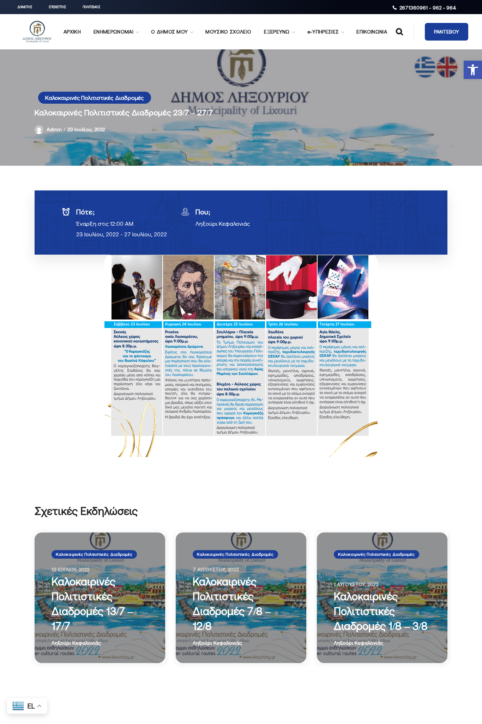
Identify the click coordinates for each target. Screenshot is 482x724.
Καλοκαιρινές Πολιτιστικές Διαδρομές (94, 98)
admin (54, 129)
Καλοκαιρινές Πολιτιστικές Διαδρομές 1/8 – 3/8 (381, 611)
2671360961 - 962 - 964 (427, 8)
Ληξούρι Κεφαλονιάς (222, 223)
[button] (473, 70)
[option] (99, 598)
